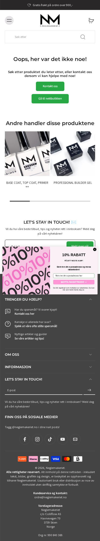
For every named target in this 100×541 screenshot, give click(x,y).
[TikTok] (50, 439)
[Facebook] (24, 439)
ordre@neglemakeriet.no (50, 497)
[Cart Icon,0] (89, 20)
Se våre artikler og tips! (29, 338)
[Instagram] (37, 439)
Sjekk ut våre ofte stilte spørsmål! (36, 326)
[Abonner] (89, 390)
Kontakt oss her (24, 314)
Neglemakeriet (55, 468)
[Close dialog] (95, 249)
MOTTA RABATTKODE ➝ (74, 282)
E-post (11, 390)
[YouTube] (62, 439)
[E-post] (75, 439)
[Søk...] (82, 37)
